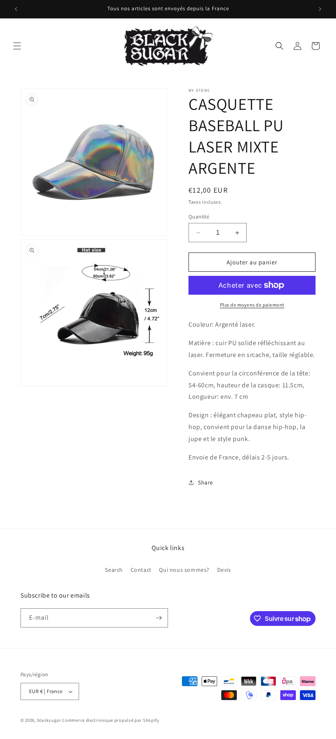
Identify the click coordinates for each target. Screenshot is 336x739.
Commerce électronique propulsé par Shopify (110, 720)
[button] (17, 46)
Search (114, 569)
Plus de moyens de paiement (252, 305)
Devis (224, 569)
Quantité (198, 216)
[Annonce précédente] (16, 9)
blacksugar (49, 720)
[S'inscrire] (159, 618)
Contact (141, 569)
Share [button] (205, 482)
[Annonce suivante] (320, 9)
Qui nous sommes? (184, 569)
